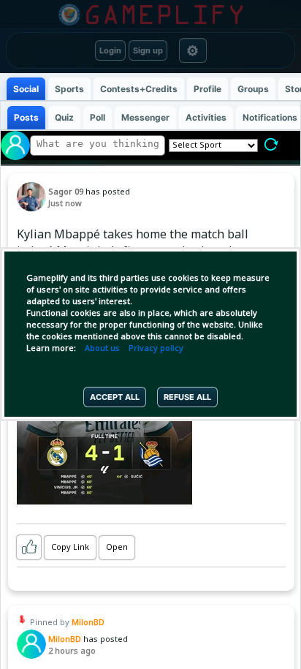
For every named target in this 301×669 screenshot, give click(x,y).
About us (102, 349)
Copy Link (70, 548)
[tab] (26, 89)
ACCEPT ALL (115, 397)
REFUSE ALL (187, 397)
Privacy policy (156, 349)
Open (117, 548)
